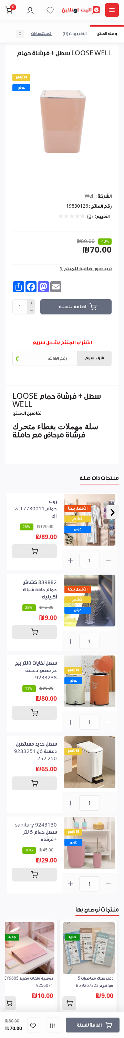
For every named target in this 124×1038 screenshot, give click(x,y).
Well (90, 196)
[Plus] (31, 303)
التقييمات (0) (74, 33)
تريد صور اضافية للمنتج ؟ (86, 269)
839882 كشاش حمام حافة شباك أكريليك (39, 590)
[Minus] (31, 311)
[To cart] (34, 551)
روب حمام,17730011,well (35, 509)
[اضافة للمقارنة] (53, 1025)
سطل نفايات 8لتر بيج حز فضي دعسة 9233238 (36, 671)
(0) (90, 216)
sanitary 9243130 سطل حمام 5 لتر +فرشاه (36, 832)
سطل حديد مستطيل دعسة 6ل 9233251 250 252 (35, 752)
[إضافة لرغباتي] (34, 1025)
